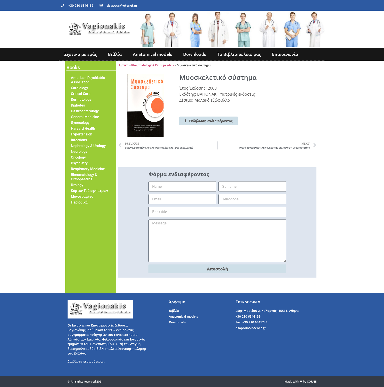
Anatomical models (152, 54)
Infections (79, 140)
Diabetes (78, 105)
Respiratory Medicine (88, 169)
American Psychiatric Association (88, 80)
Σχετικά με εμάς (80, 54)
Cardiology (79, 88)
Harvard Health (83, 128)
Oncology (78, 157)
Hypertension (81, 134)
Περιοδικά (79, 202)
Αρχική (123, 65)
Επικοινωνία (285, 54)
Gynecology (80, 123)
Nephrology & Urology (88, 146)
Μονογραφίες (82, 196)
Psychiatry (79, 163)
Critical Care (80, 94)
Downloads (194, 54)
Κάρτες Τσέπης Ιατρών (89, 191)
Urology (77, 185)
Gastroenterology (85, 111)
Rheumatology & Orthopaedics (84, 177)
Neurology (79, 151)
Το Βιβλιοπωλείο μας (239, 54)
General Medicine (85, 117)
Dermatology (81, 99)
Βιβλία (115, 54)
